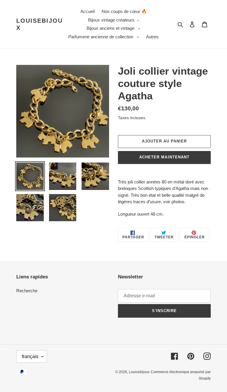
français (30, 356)
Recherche (27, 290)
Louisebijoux (39, 24)
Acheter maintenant (164, 157)
